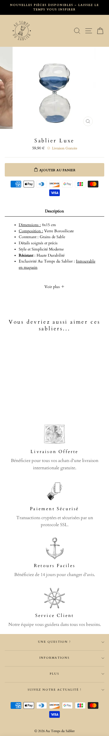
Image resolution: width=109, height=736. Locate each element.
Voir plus (52, 286)
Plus (54, 674)
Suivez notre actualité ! (55, 690)
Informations (54, 658)
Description (54, 211)
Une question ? (54, 642)
